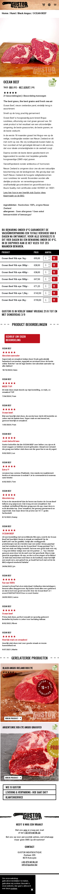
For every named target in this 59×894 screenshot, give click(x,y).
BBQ (11, 87)
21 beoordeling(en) (12, 96)
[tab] (29, 787)
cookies (13, 888)
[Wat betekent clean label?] (52, 82)
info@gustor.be (29, 865)
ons (25, 830)
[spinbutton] (45, 258)
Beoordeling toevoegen (35, 96)
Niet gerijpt (25, 87)
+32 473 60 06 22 (32, 833)
